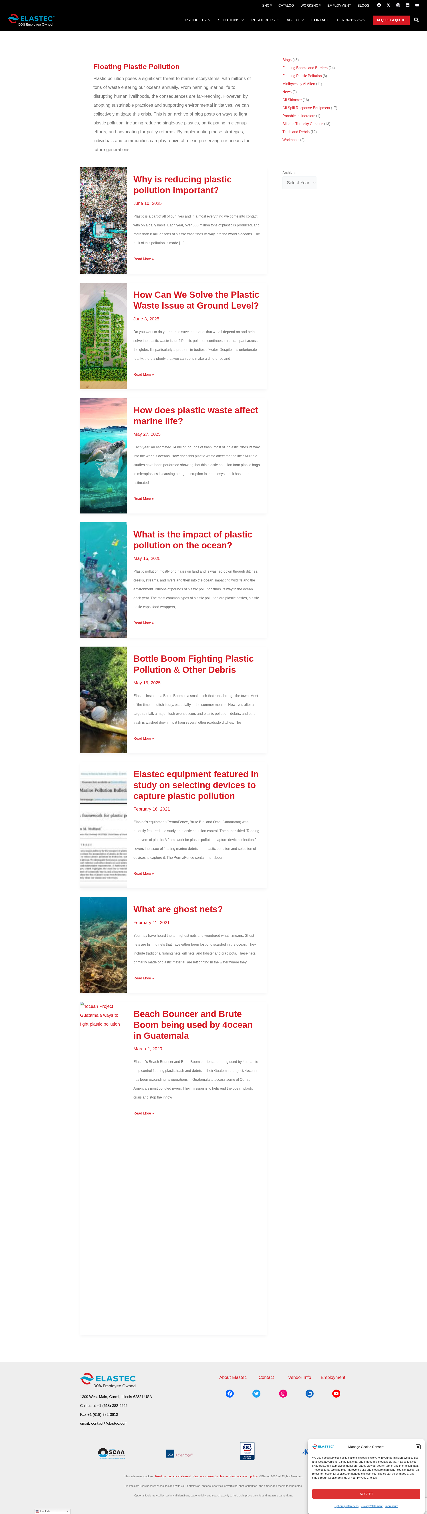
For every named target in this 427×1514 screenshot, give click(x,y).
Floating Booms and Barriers (305, 68)
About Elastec (233, 1377)
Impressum (391, 1506)
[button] (418, 1447)
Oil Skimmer (292, 100)
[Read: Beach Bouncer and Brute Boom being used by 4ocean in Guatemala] (103, 1168)
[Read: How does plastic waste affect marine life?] (103, 455)
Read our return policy (244, 1476)
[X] (389, 5)
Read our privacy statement (173, 1476)
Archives (289, 173)
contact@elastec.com (109, 1423)
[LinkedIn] (408, 5)
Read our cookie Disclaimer (210, 1476)
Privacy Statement (372, 1506)
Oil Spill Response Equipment (306, 108)
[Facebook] (379, 5)
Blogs (287, 60)
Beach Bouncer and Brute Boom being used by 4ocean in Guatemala (193, 1025)
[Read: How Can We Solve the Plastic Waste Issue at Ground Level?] (103, 335)
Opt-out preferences (346, 1506)
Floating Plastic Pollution (302, 76)
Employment (333, 1377)
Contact (266, 1377)
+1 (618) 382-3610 (102, 1414)
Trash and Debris (296, 132)
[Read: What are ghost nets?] (103, 944)
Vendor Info (299, 1377)
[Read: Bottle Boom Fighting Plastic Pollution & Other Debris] (103, 699)
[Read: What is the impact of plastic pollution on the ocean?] (103, 579)
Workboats (290, 140)
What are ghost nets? (178, 909)
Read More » (143, 260)
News (287, 92)
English (44, 1511)
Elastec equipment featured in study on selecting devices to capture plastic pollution (196, 785)
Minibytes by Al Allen (298, 84)
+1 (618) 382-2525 (112, 1406)
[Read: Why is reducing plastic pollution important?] (103, 220)
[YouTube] (417, 5)
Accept (366, 1494)
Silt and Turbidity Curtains (302, 124)
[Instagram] (398, 5)
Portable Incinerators (298, 116)
